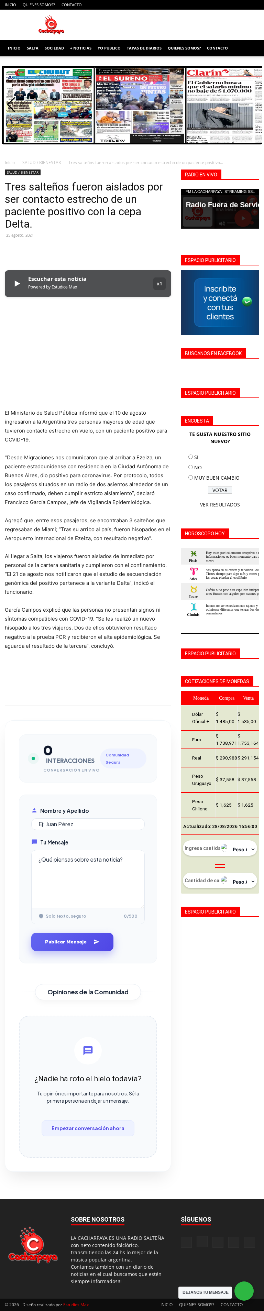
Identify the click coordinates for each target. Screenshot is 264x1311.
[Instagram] (220, 5)
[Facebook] (209, 5)
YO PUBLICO (109, 48)
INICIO (10, 4)
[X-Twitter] (243, 5)
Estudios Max (76, 1305)
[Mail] (231, 5)
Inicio (10, 162)
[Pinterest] (43, 251)
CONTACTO (72, 4)
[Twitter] (27, 251)
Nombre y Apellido (64, 810)
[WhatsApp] (59, 251)
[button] (251, 48)
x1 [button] (159, 283)
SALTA (32, 48)
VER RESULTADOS (220, 504)
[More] (75, 251)
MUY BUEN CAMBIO (217, 477)
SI (196, 457)
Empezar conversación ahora (88, 1128)
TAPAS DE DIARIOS (144, 48)
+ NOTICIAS (80, 48)
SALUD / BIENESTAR (41, 162)
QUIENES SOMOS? (39, 4)
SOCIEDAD (54, 48)
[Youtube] (254, 5)
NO (198, 467)
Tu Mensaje (54, 842)
